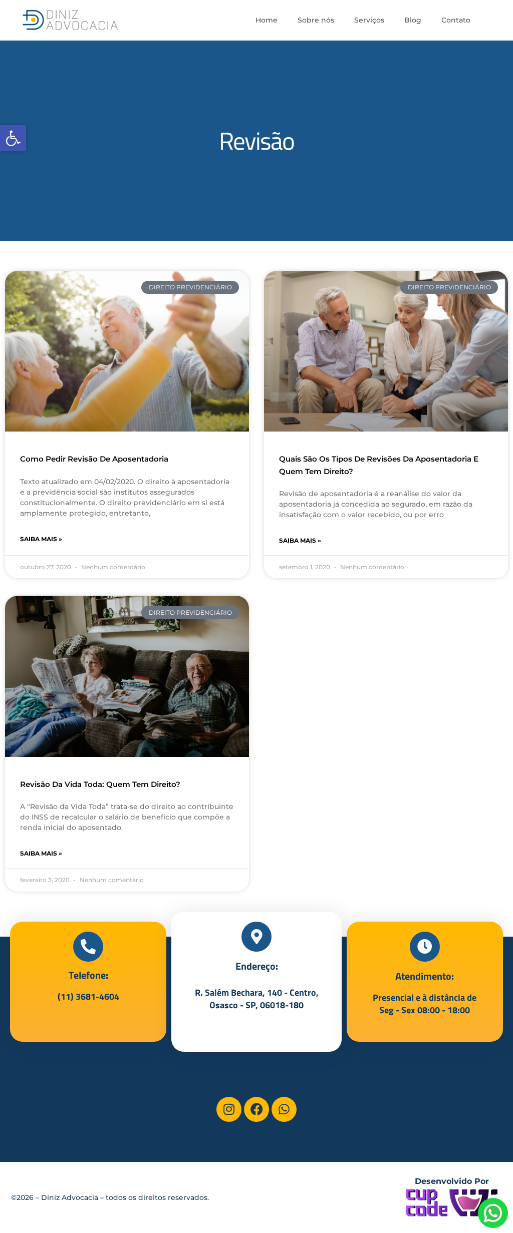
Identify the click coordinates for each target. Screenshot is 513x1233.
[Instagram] (228, 1109)
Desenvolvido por (452, 1181)
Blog (412, 20)
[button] (13, 138)
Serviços (369, 20)
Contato (455, 20)
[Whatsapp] (284, 1109)
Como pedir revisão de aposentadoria (94, 459)
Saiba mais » (41, 539)
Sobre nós (316, 20)
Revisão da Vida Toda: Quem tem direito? (100, 784)
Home (266, 20)
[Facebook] (256, 1109)
